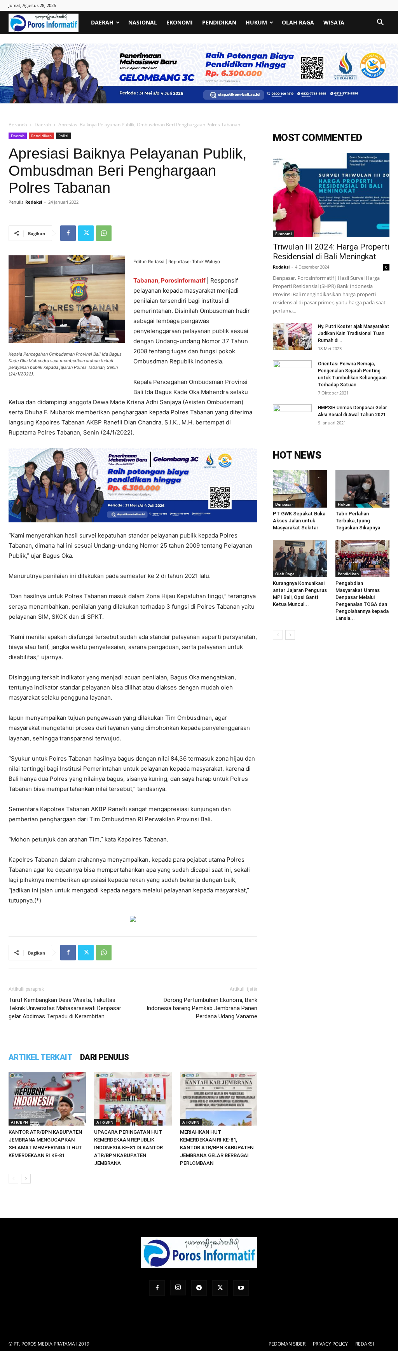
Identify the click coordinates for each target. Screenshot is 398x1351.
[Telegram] (199, 1288)
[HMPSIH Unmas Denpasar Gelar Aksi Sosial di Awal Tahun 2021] (292, 417)
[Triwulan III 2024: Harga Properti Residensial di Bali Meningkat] (331, 195)
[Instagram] (178, 1287)
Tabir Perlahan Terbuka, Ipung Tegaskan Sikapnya (357, 521)
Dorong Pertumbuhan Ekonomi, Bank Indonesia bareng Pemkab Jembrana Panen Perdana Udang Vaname (202, 1008)
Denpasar (284, 504)
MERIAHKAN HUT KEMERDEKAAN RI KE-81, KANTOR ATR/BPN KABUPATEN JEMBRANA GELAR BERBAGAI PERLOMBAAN (216, 1147)
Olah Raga (298, 22)
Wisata (333, 22)
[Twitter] (86, 233)
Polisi (63, 135)
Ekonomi (179, 22)
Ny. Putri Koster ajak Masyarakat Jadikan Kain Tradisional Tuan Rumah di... (353, 333)
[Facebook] (68, 233)
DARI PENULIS (104, 1057)
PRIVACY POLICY (330, 1344)
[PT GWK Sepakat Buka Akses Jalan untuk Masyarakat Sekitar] (300, 489)
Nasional (142, 22)
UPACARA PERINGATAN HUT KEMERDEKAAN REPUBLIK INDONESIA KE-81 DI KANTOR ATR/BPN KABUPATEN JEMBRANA (128, 1147)
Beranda (18, 124)
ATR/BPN (19, 1122)
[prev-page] (13, 1178)
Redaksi (33, 202)
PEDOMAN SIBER (287, 1344)
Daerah (102, 22)
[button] (380, 23)
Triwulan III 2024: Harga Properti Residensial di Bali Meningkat (331, 251)
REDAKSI (364, 1344)
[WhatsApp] (104, 233)
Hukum (256, 22)
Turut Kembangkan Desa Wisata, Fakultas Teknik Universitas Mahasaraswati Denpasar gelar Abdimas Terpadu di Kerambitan (65, 1008)
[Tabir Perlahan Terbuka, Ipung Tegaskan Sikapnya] (362, 489)
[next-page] (26, 1178)
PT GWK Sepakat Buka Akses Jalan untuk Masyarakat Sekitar (299, 521)
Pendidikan (219, 22)
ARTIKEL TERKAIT (40, 1057)
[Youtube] (241, 1288)
